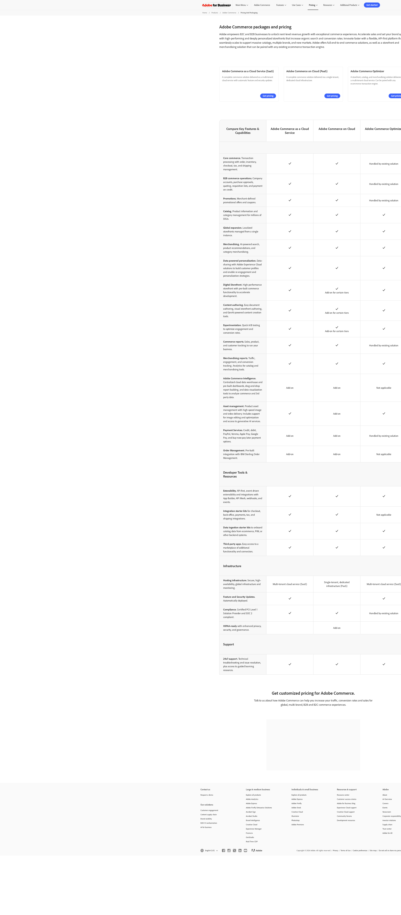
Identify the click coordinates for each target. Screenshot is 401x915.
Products (214, 12)
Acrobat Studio (251, 816)
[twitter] (234, 850)
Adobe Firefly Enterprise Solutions (259, 807)
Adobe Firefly (297, 803)
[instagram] (229, 850)
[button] (208, 850)
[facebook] (223, 850)
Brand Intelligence (253, 820)
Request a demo (206, 795)
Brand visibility (206, 819)
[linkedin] (240, 850)
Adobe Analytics (252, 799)
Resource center (343, 795)
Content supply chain (208, 814)
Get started (372, 4)
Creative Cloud (251, 824)
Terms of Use (346, 850)
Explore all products (253, 795)
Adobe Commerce (262, 5)
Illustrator (295, 816)
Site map (373, 850)
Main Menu (241, 5)
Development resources (346, 820)
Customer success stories (346, 799)
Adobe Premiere (298, 824)
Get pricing (268, 95)
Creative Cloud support (346, 812)
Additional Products (348, 5)
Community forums (344, 816)
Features (280, 5)
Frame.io (249, 833)
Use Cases (296, 5)
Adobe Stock (296, 807)
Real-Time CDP (252, 841)
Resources (327, 5)
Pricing (312, 5)
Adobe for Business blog (346, 803)
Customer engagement (209, 810)
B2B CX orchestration (208, 823)
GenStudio (250, 837)
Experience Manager (254, 829)
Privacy (335, 850)
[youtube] (245, 850)
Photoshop (295, 820)
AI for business (206, 827)
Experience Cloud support (347, 807)
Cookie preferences (360, 850)
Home (204, 12)
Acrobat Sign (251, 812)
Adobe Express (251, 803)
